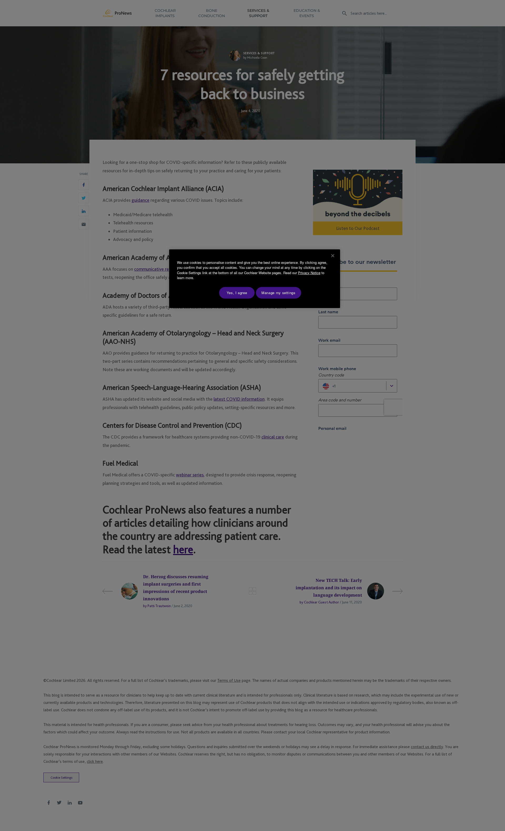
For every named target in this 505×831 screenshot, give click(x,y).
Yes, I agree (237, 292)
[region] (254, 278)
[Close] (333, 255)
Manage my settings (278, 292)
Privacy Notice (309, 272)
